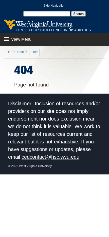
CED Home (16, 52)
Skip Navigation (54, 5)
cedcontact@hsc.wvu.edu (50, 157)
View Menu (20, 39)
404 (35, 52)
